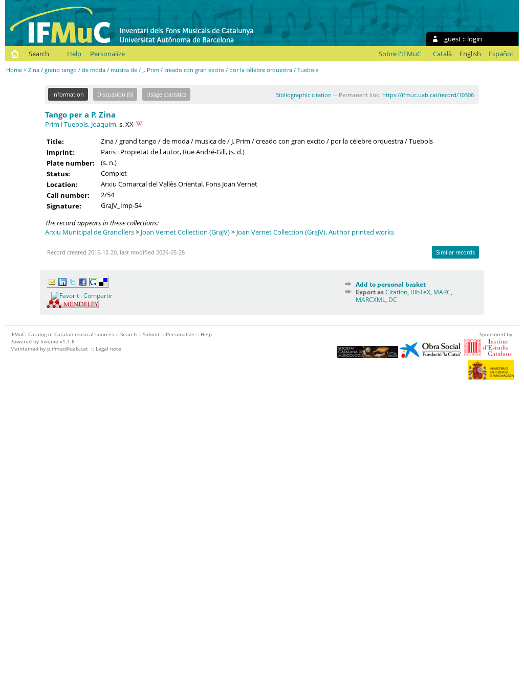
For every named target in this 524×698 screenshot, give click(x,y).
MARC (442, 292)
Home (14, 70)
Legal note (108, 348)
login (474, 38)
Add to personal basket (391, 284)
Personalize (107, 53)
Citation (396, 292)
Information (68, 94)
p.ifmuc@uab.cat (67, 348)
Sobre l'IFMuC (400, 53)
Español (501, 53)
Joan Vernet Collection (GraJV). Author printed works (315, 232)
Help (74, 53)
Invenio (49, 341)
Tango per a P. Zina (80, 114)
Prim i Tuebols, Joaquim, (81, 124)
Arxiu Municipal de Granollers (89, 232)
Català (442, 53)
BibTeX (420, 292)
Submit (151, 334)
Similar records (455, 252)
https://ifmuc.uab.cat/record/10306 (428, 95)
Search (39, 53)
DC (392, 300)
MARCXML (370, 300)
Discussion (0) (115, 94)
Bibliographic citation (303, 95)
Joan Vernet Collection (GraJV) (185, 232)
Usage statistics (166, 94)
